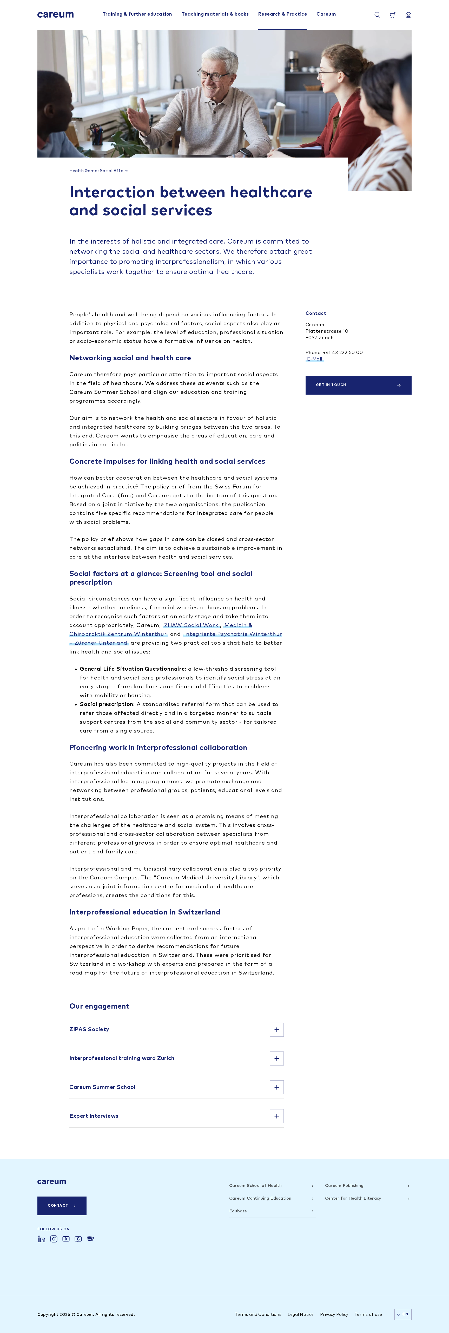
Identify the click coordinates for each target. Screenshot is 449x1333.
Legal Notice (301, 1314)
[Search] (377, 15)
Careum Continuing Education (260, 1198)
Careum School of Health (255, 1186)
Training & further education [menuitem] (137, 14)
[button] (176, 1029)
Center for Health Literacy (353, 1198)
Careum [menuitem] (326, 14)
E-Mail (314, 359)
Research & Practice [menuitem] (282, 14)
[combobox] (403, 1314)
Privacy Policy (334, 1314)
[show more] (277, 1030)
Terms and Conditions (258, 1314)
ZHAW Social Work (191, 625)
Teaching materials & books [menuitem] (215, 14)
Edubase (238, 1211)
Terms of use (368, 1314)
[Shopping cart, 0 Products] (393, 15)
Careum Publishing (344, 1186)
